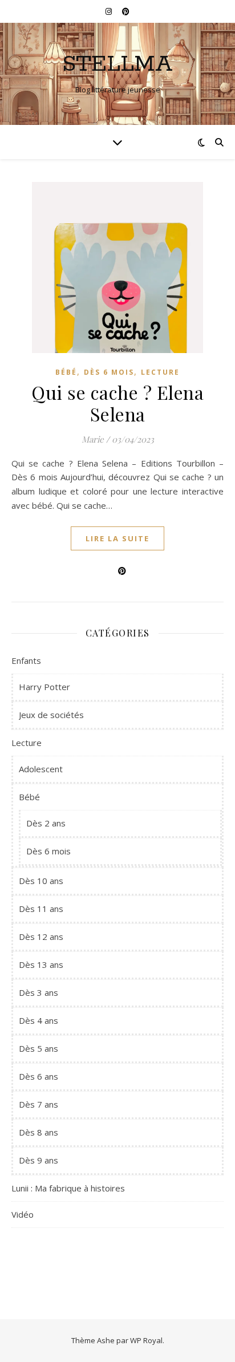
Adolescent (41, 769)
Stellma (117, 64)
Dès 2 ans (46, 823)
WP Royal (146, 1340)
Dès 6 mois (109, 372)
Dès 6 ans (38, 1076)
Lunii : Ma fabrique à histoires (68, 1188)
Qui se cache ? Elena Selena (117, 403)
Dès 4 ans (38, 1020)
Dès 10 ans (41, 880)
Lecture (160, 372)
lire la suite (117, 538)
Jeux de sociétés (51, 714)
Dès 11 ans (41, 908)
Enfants (26, 660)
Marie (93, 439)
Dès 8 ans (38, 1132)
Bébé (66, 372)
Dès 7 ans (38, 1104)
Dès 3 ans (38, 992)
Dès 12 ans (41, 936)
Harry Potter (44, 686)
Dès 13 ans (41, 964)
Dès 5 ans (38, 1048)
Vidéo (22, 1214)
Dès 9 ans (38, 1160)
